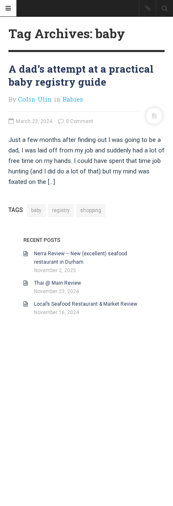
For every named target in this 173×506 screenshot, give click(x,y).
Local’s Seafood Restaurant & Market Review (85, 304)
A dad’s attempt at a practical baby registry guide (81, 75)
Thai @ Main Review (57, 283)
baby (36, 210)
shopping (90, 210)
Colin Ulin (35, 99)
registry (61, 210)
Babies (73, 99)
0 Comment (79, 121)
